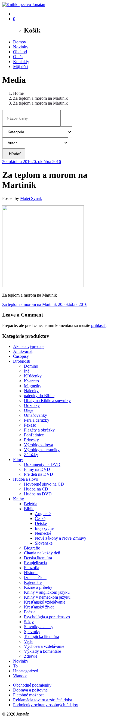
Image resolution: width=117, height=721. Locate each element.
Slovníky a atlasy (38, 626)
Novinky (20, 47)
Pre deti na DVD (38, 474)
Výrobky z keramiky (42, 449)
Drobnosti (21, 361)
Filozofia (31, 567)
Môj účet (20, 66)
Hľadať (14, 154)
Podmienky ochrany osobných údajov (45, 704)
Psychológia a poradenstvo (47, 616)
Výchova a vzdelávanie (44, 646)
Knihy (18, 499)
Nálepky (31, 390)
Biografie (32, 548)
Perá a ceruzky (36, 420)
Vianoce (20, 675)
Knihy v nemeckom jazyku (47, 597)
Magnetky (32, 385)
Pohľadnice (34, 435)
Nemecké (43, 533)
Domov (19, 42)
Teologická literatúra (41, 636)
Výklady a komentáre (42, 651)
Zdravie (30, 656)
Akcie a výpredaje (28, 346)
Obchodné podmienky (32, 685)
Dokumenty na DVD (42, 464)
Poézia (29, 612)
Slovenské (44, 543)
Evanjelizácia (35, 562)
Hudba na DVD (38, 494)
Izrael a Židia (35, 577)
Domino (31, 366)
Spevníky (32, 631)
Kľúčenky (33, 376)
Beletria (30, 503)
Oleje (28, 410)
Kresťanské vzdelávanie (44, 602)
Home (18, 93)
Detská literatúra (38, 557)
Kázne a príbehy (38, 587)
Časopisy (21, 356)
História (31, 572)
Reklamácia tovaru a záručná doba (42, 700)
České (40, 518)
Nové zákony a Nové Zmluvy (60, 538)
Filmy (18, 459)
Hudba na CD (36, 489)
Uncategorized (25, 671)
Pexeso (30, 425)
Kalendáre (33, 582)
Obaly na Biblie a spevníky (47, 400)
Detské (41, 523)
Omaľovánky (35, 415)
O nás (18, 56)
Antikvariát (22, 351)
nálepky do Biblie (39, 395)
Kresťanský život (39, 607)
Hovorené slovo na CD (44, 484)
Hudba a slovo (25, 479)
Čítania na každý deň (42, 553)
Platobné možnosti (29, 695)
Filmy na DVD (37, 469)
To (15, 666)
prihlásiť (98, 325)
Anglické (43, 513)
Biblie (29, 508)
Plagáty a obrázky (39, 430)
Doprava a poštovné (30, 690)
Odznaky (32, 405)
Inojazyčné (44, 528)
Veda (28, 641)
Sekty (29, 621)
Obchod (20, 51)
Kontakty (21, 61)
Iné (26, 371)
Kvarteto (31, 381)
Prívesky (31, 440)
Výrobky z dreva (38, 444)
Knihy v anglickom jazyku (47, 592)
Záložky (31, 454)
